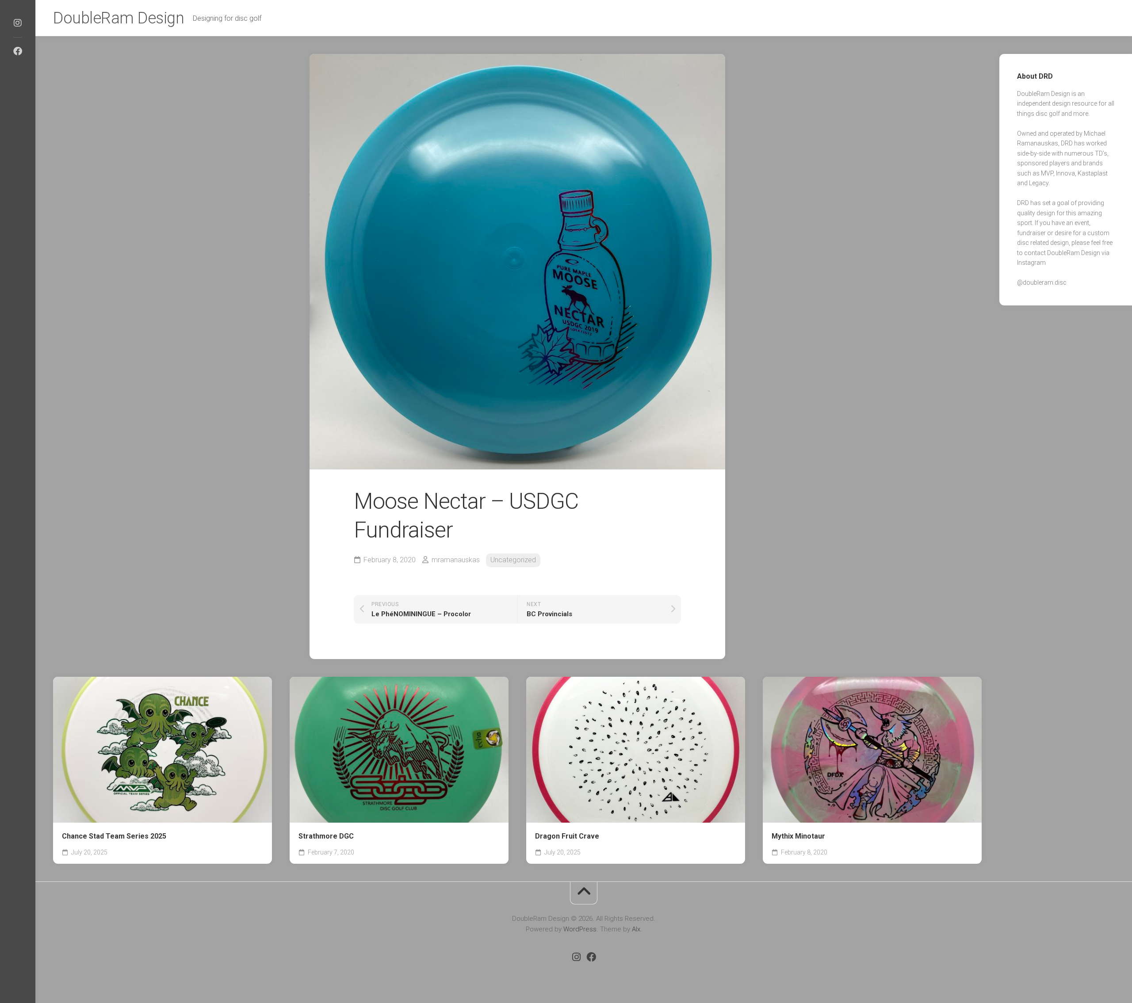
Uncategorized (513, 560)
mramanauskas (456, 560)
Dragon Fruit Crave (567, 836)
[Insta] (18, 23)
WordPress (580, 929)
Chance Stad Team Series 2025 (114, 836)
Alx (636, 929)
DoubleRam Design (118, 18)
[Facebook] (18, 51)
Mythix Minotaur (798, 836)
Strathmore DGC (326, 836)
